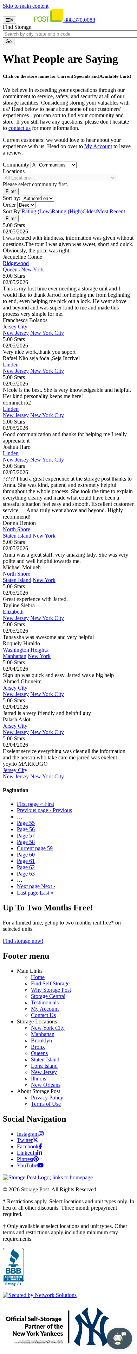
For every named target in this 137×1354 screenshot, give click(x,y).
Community (16, 165)
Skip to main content (25, 6)
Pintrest (25, 1159)
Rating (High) (67, 211)
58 (26, 842)
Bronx (38, 1047)
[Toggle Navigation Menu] (9, 20)
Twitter (25, 1140)
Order (9, 205)
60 (26, 855)
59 (35, 848)
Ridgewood (16, 263)
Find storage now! (23, 941)
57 (26, 836)
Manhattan (14, 656)
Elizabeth (13, 612)
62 (26, 867)
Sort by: (11, 198)
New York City (47, 333)
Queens (11, 269)
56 (26, 829)
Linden (11, 365)
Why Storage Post (51, 990)
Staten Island (17, 536)
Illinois (38, 1079)
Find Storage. (18, 27)
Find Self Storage (50, 983)
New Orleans (45, 1085)
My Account (98, 146)
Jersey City (15, 327)
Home (38, 977)
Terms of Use (46, 1104)
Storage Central (48, 996)
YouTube (27, 1165)
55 (26, 823)
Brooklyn (41, 1040)
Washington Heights (25, 650)
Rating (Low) (36, 211)
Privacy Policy (47, 1098)
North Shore (16, 529)
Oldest (90, 211)
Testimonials (45, 1002)
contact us (19, 128)
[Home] (41, 20)
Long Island (44, 1066)
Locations (14, 171)
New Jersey (16, 333)
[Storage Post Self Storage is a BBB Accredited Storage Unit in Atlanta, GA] (13, 1267)
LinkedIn (27, 1153)
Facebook (28, 1146)
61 (26, 861)
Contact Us (43, 1015)
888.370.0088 (79, 20)
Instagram (28, 1134)
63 (26, 874)
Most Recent (111, 211)
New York (32, 269)
